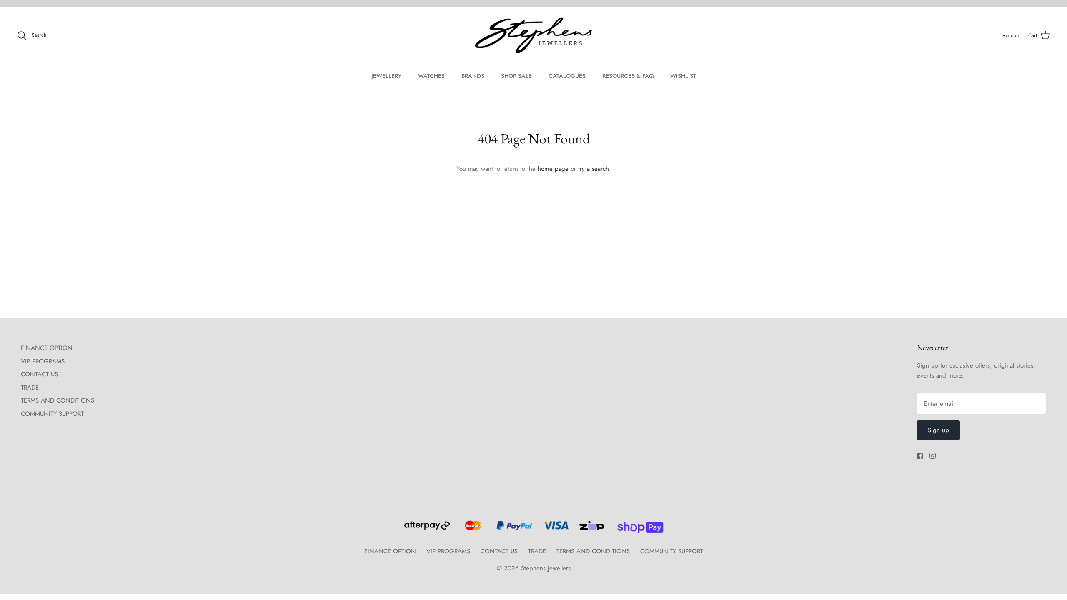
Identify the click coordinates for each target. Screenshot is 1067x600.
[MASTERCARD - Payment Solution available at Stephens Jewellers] (472, 529)
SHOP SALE (516, 76)
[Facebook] (920, 455)
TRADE (30, 387)
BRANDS (472, 76)
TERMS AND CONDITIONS (57, 400)
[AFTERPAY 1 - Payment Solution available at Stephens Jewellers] (426, 529)
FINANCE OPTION (47, 347)
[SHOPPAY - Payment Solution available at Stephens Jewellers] (637, 529)
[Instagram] (932, 455)
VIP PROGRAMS (43, 361)
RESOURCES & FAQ (628, 76)
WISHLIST (683, 76)
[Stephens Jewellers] (533, 35)
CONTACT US (39, 374)
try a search (593, 168)
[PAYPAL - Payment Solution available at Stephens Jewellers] (513, 529)
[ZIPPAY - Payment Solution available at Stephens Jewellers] (590, 529)
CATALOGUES (567, 76)
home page (553, 168)
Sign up (938, 430)
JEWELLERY (386, 76)
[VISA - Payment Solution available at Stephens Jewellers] (554, 529)
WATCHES (431, 76)
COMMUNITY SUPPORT (52, 413)
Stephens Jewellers (546, 568)
